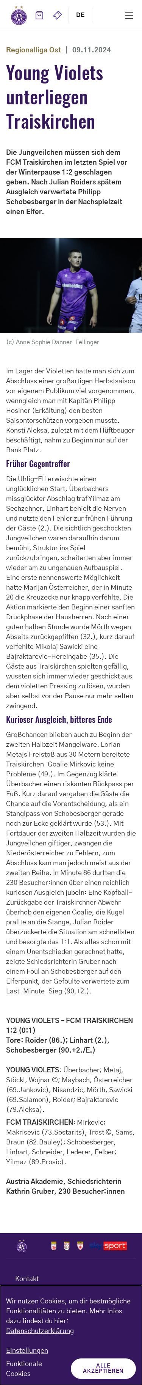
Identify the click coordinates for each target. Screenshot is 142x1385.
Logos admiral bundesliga (53, 1246)
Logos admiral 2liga (80, 1246)
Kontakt (27, 1279)
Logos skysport (108, 1246)
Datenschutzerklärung (40, 1331)
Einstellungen (27, 1350)
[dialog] (71, 1335)
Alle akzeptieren (103, 1368)
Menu (129, 15)
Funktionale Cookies (24, 1369)
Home (19, 15)
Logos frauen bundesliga (66, 1246)
